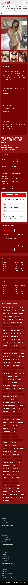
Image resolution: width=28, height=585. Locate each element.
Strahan (14, 411)
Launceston (6, 411)
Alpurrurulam (7, 500)
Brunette (14, 176)
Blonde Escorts (5, 550)
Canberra (19, 8)
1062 (13, 164)
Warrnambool (7, 385)
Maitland (5, 336)
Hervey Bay (5, 356)
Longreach (21, 356)
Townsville (6, 365)
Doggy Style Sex (7, 246)
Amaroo (5, 485)
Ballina (11, 319)
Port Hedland (21, 405)
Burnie (14, 408)
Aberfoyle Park (7, 451)
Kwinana (12, 462)
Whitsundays (15, 365)
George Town (6, 474)
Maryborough (6, 359)
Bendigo (21, 368)
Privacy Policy (5, 514)
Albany (13, 391)
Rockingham (6, 408)
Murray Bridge (17, 457)
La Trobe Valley (7, 373)
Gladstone (15, 353)
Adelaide (17, 316)
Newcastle (5, 339)
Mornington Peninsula (9, 388)
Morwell (10, 376)
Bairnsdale (6, 368)
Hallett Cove (15, 454)
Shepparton (11, 379)
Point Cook (6, 442)
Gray (19, 462)
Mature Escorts (5, 558)
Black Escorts (5, 552)
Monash (5, 494)
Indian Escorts (5, 556)
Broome (20, 391)
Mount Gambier (16, 417)
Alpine (21, 497)
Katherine (5, 391)
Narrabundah (14, 494)
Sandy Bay (13, 480)
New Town (5, 480)
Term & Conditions (6, 516)
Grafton (5, 333)
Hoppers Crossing (17, 440)
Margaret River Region (9, 405)
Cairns (2, 8)
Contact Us (4, 520)
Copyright (4, 569)
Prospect (5, 462)
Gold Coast (15, 6)
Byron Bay (5, 325)
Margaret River (15, 402)
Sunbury (19, 379)
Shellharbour (6, 431)
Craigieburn (6, 437)
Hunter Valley (14, 333)
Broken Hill (20, 322)
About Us (4, 512)
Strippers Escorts (6, 541)
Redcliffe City (20, 448)
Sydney (3, 6)
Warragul (14, 382)
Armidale (14, 425)
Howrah (15, 474)
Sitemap (4, 518)
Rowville (14, 442)
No (12, 188)
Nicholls (22, 494)
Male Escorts (5, 531)
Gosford (22, 328)
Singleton (5, 345)
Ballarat (14, 368)
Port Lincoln (6, 419)
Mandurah (6, 402)
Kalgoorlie (14, 396)
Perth (14, 10)
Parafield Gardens (8, 460)
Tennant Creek (16, 468)
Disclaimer (4, 571)
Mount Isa (16, 359)
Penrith (14, 428)
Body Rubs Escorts (6, 539)
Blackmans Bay (15, 471)
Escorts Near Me (6, 529)
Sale (4, 379)
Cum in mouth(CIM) (8, 234)
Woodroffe (6, 471)
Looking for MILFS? (8, 230)
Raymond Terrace (18, 342)
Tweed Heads (6, 434)
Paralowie (18, 460)
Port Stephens (6, 351)
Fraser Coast (6, 353)
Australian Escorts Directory (9, 548)
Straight (14, 169)
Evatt (17, 488)
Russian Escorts (5, 554)
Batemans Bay (19, 319)
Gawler (15, 451)
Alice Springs (21, 388)
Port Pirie (4, 145)
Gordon (5, 491)
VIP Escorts (4, 560)
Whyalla (5, 422)
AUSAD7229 (15, 161)
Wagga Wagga (6, 348)
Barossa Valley (17, 414)
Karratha (5, 399)
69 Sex (5, 242)
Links (3, 575)
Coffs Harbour (7, 328)
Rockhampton (6, 362)
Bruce (11, 485)
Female (14, 166)
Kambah (18, 491)
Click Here (15, 159)
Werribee (14, 445)
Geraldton (6, 396)
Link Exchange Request (7, 573)
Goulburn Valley (15, 330)
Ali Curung (14, 497)
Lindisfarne (15, 477)
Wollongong (16, 348)
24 (12, 183)
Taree (14, 431)
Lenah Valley (6, 477)
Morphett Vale (6, 457)
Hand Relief (14, 242)
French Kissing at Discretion (10, 238)
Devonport (21, 408)
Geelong (5, 371)
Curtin (5, 488)
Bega (23, 348)
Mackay (7, 8)
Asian (13, 171)
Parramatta (6, 425)
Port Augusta (16, 419)
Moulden (14, 465)
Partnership (5, 522)
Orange (20, 339)
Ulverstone (6, 483)
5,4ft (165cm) (15, 186)
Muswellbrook (15, 336)
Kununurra (14, 399)
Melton (16, 373)
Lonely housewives (8, 249)
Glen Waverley (6, 440)
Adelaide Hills (6, 414)
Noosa (13, 448)
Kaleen (11, 491)
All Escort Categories (7, 577)
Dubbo (15, 328)
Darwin (25, 8)
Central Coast (15, 325)
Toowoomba (16, 362)
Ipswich (13, 356)
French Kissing (19, 246)
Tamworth (14, 345)
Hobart (11, 316)
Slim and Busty (16, 173)
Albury (5, 319)
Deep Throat (20, 234)
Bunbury (5, 394)
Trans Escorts (5, 535)
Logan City (6, 448)
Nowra (13, 339)
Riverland (20, 422)
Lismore (22, 333)
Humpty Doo (6, 465)
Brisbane (8, 6)
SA (9, 145)
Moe (4, 376)
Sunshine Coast (23, 6)
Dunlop (11, 488)
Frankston (15, 437)
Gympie (22, 353)
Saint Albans (6, 445)
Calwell (18, 485)
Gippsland (12, 371)
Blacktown (6, 428)
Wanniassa (6, 497)
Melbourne (13, 8)
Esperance (21, 394)
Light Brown (15, 178)
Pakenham (17, 376)
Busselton (13, 394)
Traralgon (6, 382)
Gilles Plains (6, 454)
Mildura (22, 373)
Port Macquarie (7, 342)
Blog (3, 567)
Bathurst (5, 322)
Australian (15, 181)
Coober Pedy (6, 417)
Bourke (13, 322)
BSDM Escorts (5, 537)
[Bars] (24, 2)
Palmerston (6, 468)
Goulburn (5, 330)
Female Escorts (5, 533)
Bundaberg (16, 351)
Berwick (14, 434)
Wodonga (16, 385)
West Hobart (15, 483)
